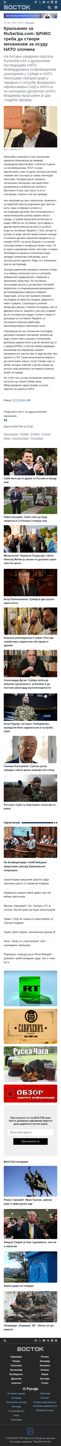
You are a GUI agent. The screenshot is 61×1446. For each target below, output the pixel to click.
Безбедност (16, 1374)
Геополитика (20, 438)
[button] (56, 7)
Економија (16, 1369)
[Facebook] (36, 2)
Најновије (16, 1356)
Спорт (44, 1383)
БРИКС (35, 434)
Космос (45, 1369)
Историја (16, 1397)
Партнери (45, 1393)
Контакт (45, 1397)
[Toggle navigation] (55, 7)
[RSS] (5, 2)
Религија (16, 1406)
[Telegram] (56, 2)
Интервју (29, 22)
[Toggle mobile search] (49, 7)
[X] (40, 2)
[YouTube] (44, 2)
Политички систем (16, 1402)
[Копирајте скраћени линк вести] (30, 420)
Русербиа (36, 438)
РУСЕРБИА (19, 400)
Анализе (16, 1383)
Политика (16, 1365)
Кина (7, 438)
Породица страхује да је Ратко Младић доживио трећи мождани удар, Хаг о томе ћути (29, 958)
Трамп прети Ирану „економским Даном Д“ (30, 932)
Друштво (16, 1378)
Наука (44, 1374)
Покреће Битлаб (45, 1410)
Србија (24, 434)
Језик (16, 1415)
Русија (46, 434)
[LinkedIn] (52, 2)
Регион (45, 1356)
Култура (44, 1378)
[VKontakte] (48, 2)
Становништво (16, 1411)
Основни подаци (16, 1393)
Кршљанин (11, 434)
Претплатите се (30, 1141)
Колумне (45, 1365)
